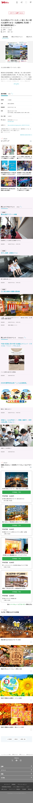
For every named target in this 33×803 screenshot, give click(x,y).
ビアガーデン (22, 604)
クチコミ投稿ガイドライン (18, 786)
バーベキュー (13, 604)
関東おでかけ (15, 754)
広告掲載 (24, 789)
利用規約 (13, 784)
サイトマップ (7, 784)
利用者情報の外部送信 (6, 786)
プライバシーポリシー (22, 784)
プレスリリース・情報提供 (14, 789)
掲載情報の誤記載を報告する (26, 134)
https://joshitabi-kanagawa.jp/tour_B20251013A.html (18, 125)
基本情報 (3, 94)
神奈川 (16, 739)
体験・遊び (23, 739)
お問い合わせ (4, 789)
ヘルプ (27, 786)
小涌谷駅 (10, 739)
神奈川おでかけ (29, 754)
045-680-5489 (11, 121)
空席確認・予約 (16, 492)
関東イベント (22, 754)
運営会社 (30, 789)
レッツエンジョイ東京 (6, 754)
